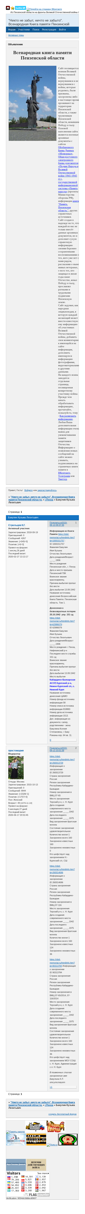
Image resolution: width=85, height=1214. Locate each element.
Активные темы (16, 35)
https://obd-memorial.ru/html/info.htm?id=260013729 (62, 759)
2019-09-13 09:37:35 (58, 523)
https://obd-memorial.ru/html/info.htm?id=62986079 (62, 621)
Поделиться (56, 522)
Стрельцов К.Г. (16, 525)
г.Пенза (49, 499)
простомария (16, 750)
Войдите (28, 490)
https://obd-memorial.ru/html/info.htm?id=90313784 (62, 962)
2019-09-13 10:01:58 (58, 749)
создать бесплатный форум (63, 1114)
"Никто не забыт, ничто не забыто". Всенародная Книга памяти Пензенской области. (41, 498)
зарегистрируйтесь (47, 490)
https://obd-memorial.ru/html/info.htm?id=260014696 (62, 869)
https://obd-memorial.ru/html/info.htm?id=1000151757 (62, 537)
